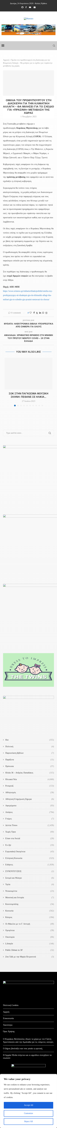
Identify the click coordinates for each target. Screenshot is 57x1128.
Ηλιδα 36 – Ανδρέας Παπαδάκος (29, 773)
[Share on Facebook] (34, 313)
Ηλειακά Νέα (29, 779)
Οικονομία (29, 937)
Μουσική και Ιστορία (29, 897)
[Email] (35, 7)
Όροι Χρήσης (9, 1031)
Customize (28, 1113)
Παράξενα (29, 759)
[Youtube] (30, 7)
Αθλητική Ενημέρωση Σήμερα (29, 799)
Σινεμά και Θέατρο (29, 878)
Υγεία (29, 884)
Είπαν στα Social (29, 838)
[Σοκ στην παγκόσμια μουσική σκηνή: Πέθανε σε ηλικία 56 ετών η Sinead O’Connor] (28, 373)
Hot (29, 740)
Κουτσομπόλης (29, 904)
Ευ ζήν (29, 845)
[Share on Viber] (46, 313)
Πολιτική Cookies (10, 1005)
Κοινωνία (29, 911)
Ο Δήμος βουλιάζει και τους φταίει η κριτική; (23, 1048)
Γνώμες (29, 819)
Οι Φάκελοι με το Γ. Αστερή (29, 924)
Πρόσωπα (29, 766)
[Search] (53, 45)
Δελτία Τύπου (29, 825)
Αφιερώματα (29, 805)
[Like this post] (30, 313)
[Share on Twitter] (37, 313)
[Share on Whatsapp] (43, 313)
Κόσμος (29, 917)
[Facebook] (25, 7)
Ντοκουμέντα (29, 891)
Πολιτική (29, 746)
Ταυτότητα (7, 1025)
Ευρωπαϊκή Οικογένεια (29, 851)
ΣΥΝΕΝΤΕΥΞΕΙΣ (29, 871)
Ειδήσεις (29, 865)
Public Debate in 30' (29, 950)
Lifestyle (29, 943)
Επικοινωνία (8, 1018)
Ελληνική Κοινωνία (29, 858)
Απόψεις (29, 812)
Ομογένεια (29, 930)
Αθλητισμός (29, 792)
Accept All (28, 1105)
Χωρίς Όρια (29, 832)
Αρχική (6, 60)
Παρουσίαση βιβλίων (29, 753)
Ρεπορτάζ (29, 786)
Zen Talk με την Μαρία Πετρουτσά (29, 957)
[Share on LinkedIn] (40, 313)
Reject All (28, 1121)
